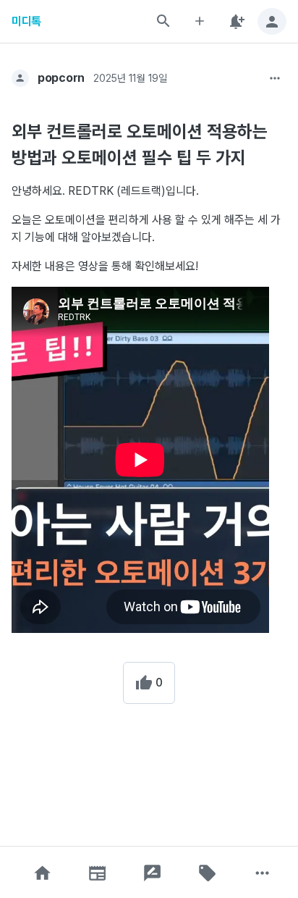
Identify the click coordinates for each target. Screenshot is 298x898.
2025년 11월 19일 (130, 78)
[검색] (163, 21)
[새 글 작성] (199, 21)
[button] (43, 873)
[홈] (43, 873)
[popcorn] (20, 78)
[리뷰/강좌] (153, 873)
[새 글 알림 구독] (236, 21)
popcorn (61, 78)
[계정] (271, 21)
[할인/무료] (208, 873)
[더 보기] (274, 78)
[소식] (98, 873)
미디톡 (26, 21)
